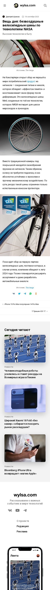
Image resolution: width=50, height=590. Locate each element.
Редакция (23, 526)
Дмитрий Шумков (13, 17)
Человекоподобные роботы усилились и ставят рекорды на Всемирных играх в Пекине (23, 374)
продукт (31, 81)
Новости (8, 367)
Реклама (22, 531)
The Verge (30, 288)
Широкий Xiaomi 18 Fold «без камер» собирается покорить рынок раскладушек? (21, 424)
